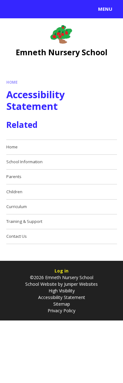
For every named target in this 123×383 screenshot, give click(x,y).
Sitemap (61, 304)
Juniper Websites (80, 284)
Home (12, 82)
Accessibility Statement (61, 297)
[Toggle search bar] (12, 9)
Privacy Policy (61, 311)
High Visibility (62, 291)
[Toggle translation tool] (28, 9)
